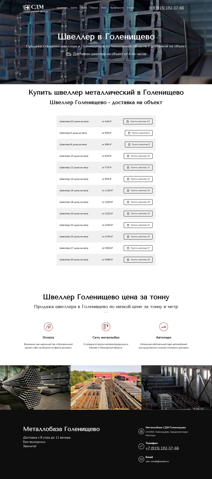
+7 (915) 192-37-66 (162, 448)
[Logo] (35, 8)
